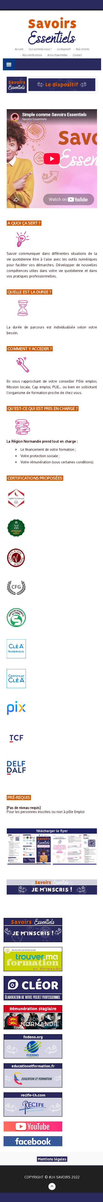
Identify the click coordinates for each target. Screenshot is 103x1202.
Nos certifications (32, 55)
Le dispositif (64, 49)
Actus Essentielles (57, 55)
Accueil (19, 49)
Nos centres (82, 49)
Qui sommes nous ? (40, 49)
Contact (77, 55)
